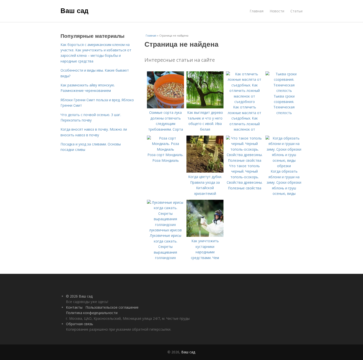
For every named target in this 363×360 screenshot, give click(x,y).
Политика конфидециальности (92, 312)
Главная (256, 11)
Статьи (296, 11)
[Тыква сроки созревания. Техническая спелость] (283, 90)
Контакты (74, 307)
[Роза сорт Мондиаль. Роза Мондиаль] (165, 149)
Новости (277, 11)
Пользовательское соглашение (112, 307)
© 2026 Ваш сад (79, 296)
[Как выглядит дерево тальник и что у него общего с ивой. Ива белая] (204, 107)
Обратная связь (79, 323)
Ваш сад (74, 10)
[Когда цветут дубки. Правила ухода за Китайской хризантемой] (204, 171)
